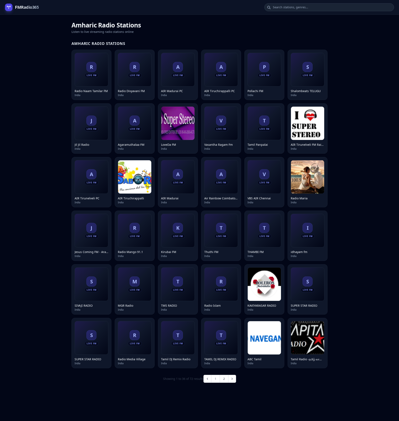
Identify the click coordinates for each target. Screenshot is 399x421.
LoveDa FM (168, 145)
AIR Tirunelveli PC (87, 198)
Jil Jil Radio (82, 145)
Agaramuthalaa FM (131, 145)
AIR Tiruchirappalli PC (219, 91)
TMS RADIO (169, 305)
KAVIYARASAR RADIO (262, 305)
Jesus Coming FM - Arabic (91, 252)
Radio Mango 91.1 (130, 252)
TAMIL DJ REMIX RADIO (220, 359)
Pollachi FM (255, 91)
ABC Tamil (254, 359)
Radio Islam (212, 305)
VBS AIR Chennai (259, 198)
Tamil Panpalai (258, 145)
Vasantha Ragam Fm (218, 145)
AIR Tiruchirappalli (131, 198)
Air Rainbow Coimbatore (221, 198)
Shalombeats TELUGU (306, 91)
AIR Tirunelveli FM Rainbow (307, 145)
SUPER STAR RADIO (304, 305)
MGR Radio (125, 305)
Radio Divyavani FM (131, 91)
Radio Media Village (131, 359)
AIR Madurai (170, 198)
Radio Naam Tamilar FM (91, 91)
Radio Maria (299, 198)
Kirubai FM (168, 252)
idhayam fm (299, 252)
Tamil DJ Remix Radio (175, 359)
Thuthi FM (211, 252)
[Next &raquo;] (232, 379)
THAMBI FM (256, 252)
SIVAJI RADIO (84, 305)
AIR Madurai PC (172, 91)
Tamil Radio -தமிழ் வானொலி (307, 359)
